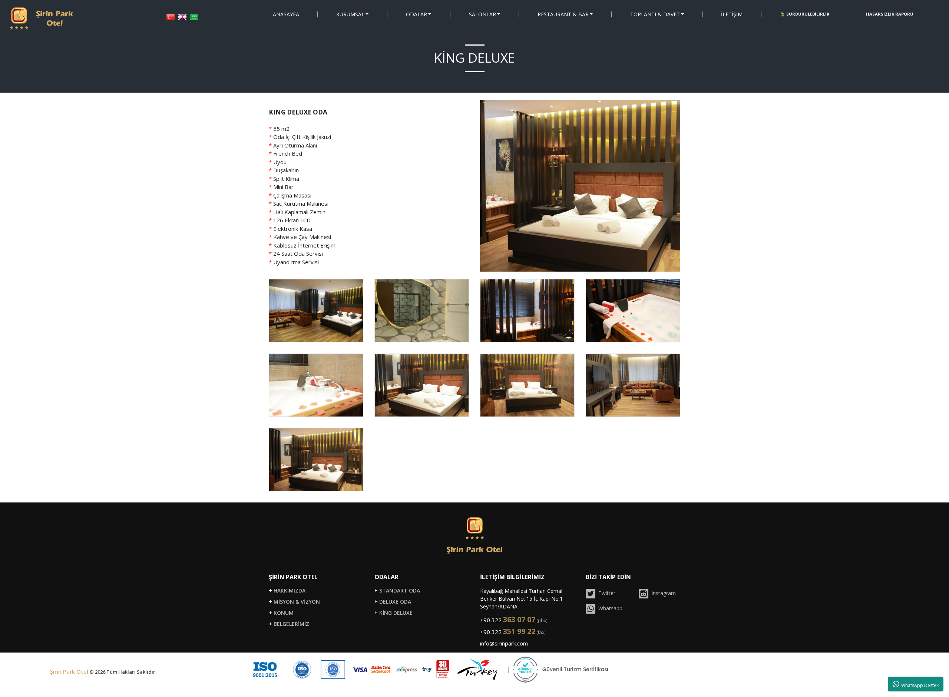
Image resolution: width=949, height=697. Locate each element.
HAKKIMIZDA (287, 591)
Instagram (662, 593)
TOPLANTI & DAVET (654, 14)
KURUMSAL (350, 14)
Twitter (605, 593)
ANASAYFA (286, 14)
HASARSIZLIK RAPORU (889, 14)
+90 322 (513, 620)
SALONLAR (482, 14)
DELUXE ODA (392, 602)
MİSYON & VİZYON (294, 602)
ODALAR (416, 14)
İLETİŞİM (732, 14)
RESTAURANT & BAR (562, 14)
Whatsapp (608, 608)
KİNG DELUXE (393, 613)
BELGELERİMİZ (289, 624)
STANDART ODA (397, 591)
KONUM (281, 613)
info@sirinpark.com (504, 643)
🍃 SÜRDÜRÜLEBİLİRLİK (804, 14)
